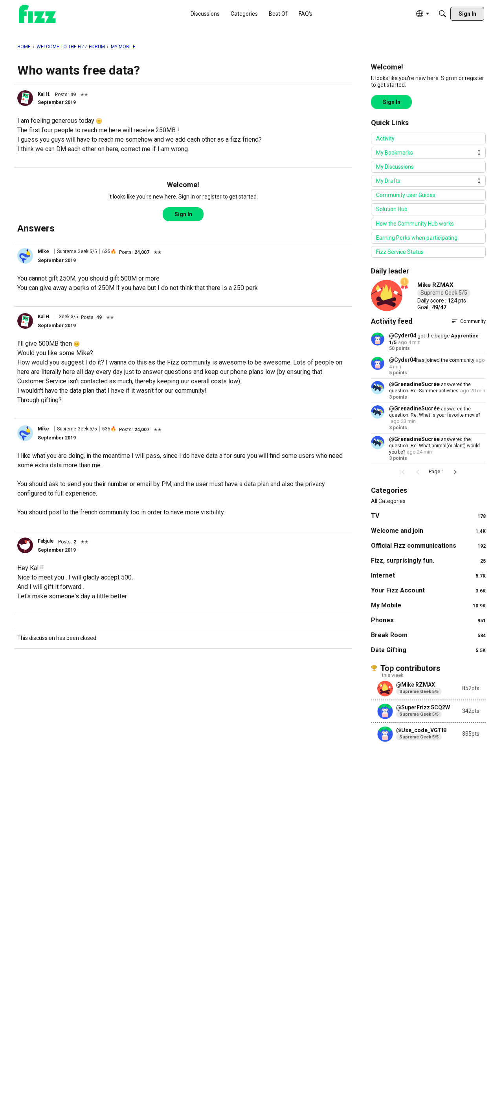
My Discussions (395, 167)
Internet (428, 575)
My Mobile (428, 605)
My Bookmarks (428, 152)
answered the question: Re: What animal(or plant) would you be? (434, 446)
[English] (37, 14)
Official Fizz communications (428, 545)
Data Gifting (428, 650)
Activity (385, 138)
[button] (25, 98)
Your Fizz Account (428, 590)
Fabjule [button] (46, 541)
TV (428, 515)
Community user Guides (405, 195)
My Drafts (428, 181)
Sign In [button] (183, 214)
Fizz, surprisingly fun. (428, 560)
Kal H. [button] (44, 94)
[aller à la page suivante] (455, 472)
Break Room (428, 635)
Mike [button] (43, 251)
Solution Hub (392, 209)
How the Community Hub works (415, 224)
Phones (428, 620)
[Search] (442, 14)
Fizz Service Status (400, 252)
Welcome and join (428, 530)
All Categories (388, 501)
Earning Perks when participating (416, 238)
